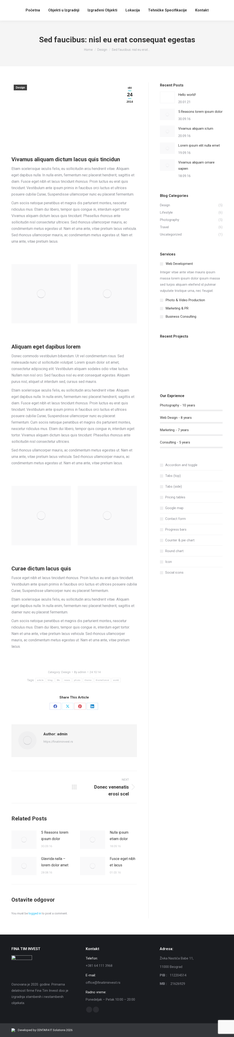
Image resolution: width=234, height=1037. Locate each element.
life (58, 680)
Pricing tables (175, 497)
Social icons (174, 572)
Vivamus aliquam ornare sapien (196, 165)
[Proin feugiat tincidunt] (204, 370)
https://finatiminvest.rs (58, 741)
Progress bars (175, 529)
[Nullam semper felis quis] (169, 370)
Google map (174, 508)
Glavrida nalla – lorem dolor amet (54, 862)
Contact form (175, 519)
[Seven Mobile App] (169, 353)
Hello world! (187, 95)
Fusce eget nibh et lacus (122, 862)
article (40, 680)
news (67, 680)
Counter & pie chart (179, 540)
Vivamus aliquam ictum (195, 128)
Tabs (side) (173, 486)
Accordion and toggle (181, 465)
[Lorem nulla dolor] (186, 370)
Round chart (174, 551)
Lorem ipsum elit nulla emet (199, 145)
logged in (35, 913)
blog (50, 680)
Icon (168, 562)
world (116, 680)
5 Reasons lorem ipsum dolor (54, 835)
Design (20, 87)
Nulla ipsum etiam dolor (119, 835)
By (80, 672)
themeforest (102, 680)
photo (77, 680)
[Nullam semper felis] (186, 353)
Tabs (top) (173, 476)
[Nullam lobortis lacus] (204, 353)
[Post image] (24, 839)
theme (88, 680)
